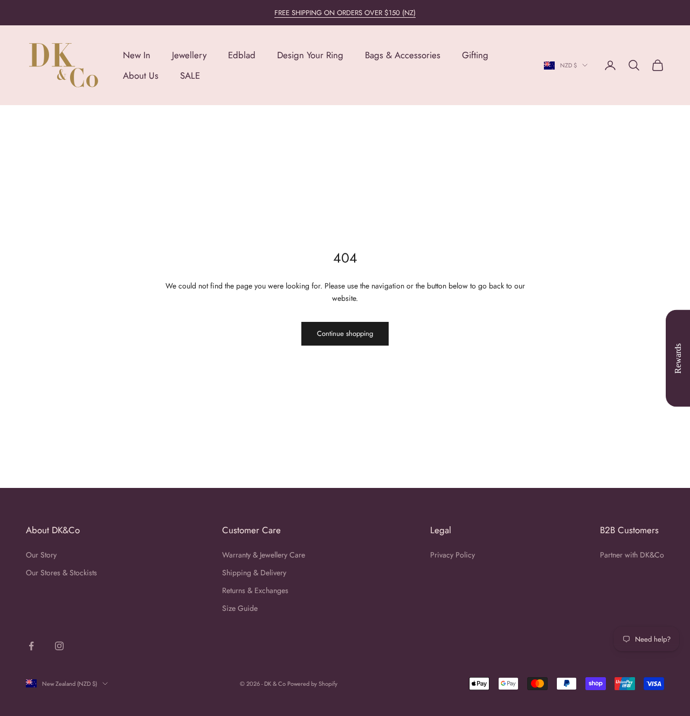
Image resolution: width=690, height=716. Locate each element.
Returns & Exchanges (255, 590)
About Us (140, 75)
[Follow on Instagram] (59, 646)
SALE (190, 75)
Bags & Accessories (402, 55)
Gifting (475, 55)
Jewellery (189, 55)
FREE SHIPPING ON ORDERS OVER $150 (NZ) (345, 13)
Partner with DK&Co (632, 554)
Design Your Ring (310, 55)
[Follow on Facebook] (31, 646)
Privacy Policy (452, 554)
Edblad (242, 55)
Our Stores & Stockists (61, 572)
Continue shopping (345, 333)
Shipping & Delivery (254, 572)
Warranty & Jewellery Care (263, 554)
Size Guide (240, 608)
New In (136, 55)
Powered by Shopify (312, 683)
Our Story (41, 554)
